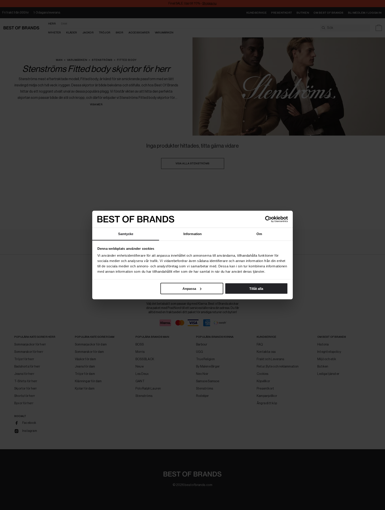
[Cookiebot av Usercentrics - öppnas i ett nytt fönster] (268, 219)
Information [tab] (192, 234)
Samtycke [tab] (125, 234)
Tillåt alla (256, 288)
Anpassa (189, 288)
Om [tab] (259, 234)
